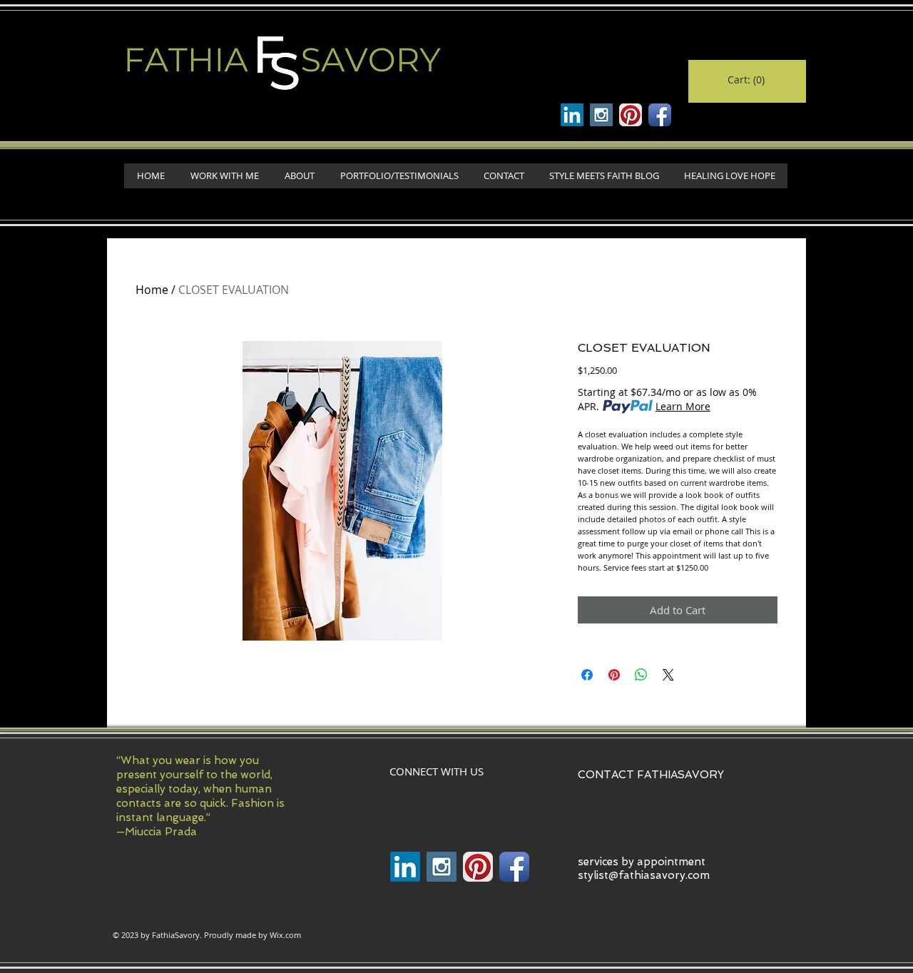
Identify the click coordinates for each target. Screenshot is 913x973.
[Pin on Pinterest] (614, 674)
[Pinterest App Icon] (630, 114)
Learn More (683, 406)
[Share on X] (668, 674)
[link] (746, 80)
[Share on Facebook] (587, 674)
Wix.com (285, 934)
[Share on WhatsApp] (641, 674)
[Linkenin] (572, 114)
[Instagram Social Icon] (601, 114)
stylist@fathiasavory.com (644, 875)
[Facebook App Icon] (659, 114)
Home (152, 289)
